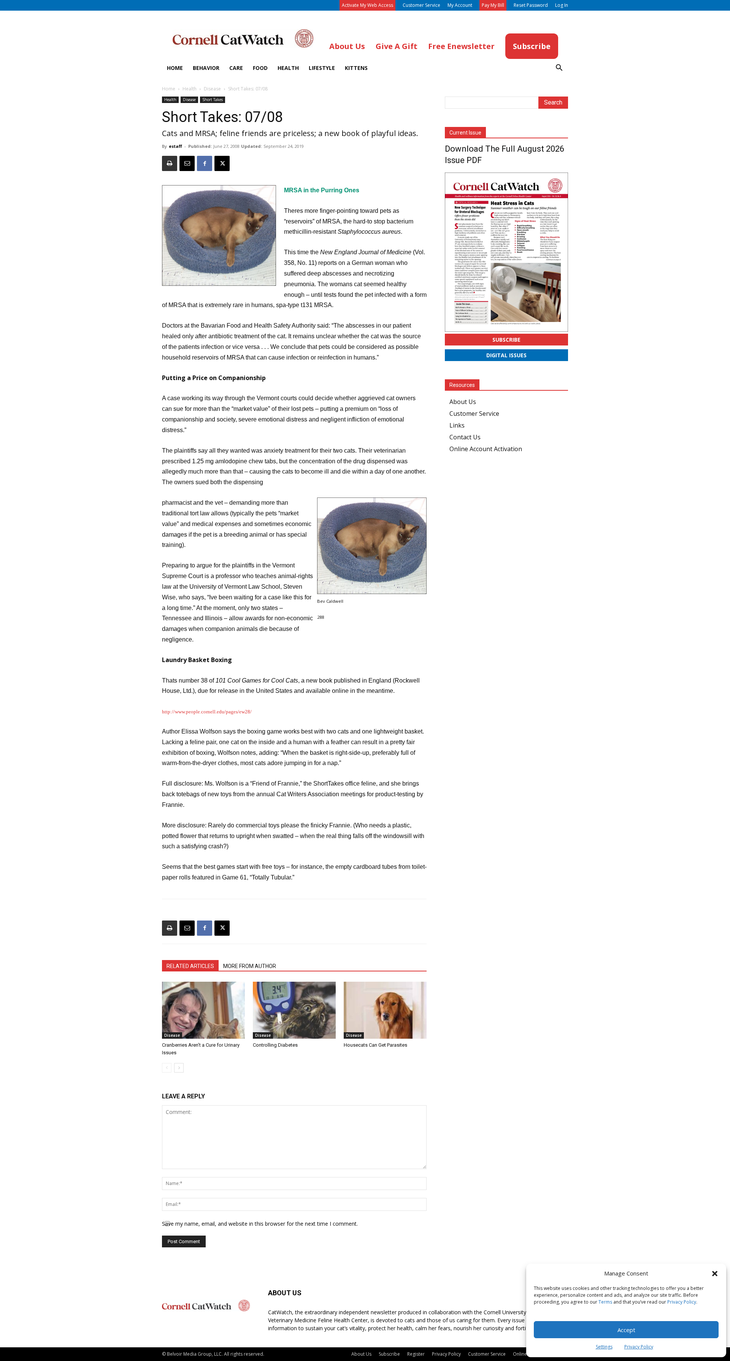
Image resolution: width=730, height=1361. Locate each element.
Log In (561, 5)
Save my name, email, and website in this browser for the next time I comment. (260, 1223)
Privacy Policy (681, 1302)
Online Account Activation (485, 449)
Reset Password (531, 5)
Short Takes (212, 99)
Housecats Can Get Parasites (375, 1045)
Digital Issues (506, 355)
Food (260, 67)
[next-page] (179, 1068)
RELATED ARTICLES (190, 966)
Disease (212, 89)
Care (236, 67)
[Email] (187, 163)
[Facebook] (204, 163)
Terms (605, 1302)
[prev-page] (166, 1068)
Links (457, 425)
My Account (460, 5)
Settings (604, 1347)
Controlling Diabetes (275, 1045)
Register (416, 1354)
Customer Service (421, 5)
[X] (222, 163)
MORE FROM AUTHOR (249, 966)
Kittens (356, 67)
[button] (715, 1273)
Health (288, 67)
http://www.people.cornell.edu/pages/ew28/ (207, 712)
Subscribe (506, 339)
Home (175, 67)
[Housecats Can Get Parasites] (385, 1010)
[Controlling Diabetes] (294, 1010)
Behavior (206, 67)
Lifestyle (322, 67)
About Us (462, 402)
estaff (175, 146)
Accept (626, 1330)
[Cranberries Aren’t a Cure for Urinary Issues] (203, 1010)
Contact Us (465, 437)
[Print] (169, 163)
